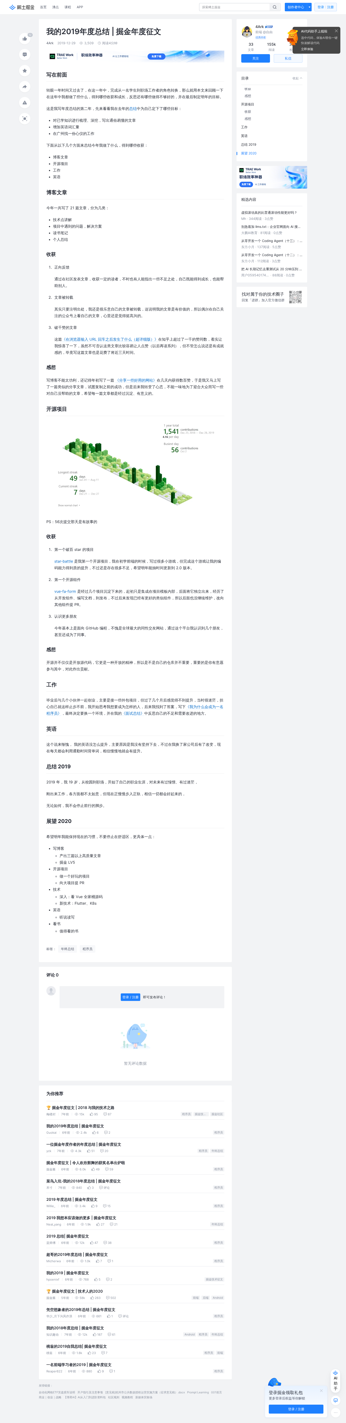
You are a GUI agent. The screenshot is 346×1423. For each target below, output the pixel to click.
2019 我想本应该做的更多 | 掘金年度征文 (81, 1218)
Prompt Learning (198, 1392)
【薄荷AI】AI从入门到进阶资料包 (85, 1397)
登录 (326, 7)
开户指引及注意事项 (90, 1392)
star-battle (63, 561)
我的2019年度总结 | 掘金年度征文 (75, 1126)
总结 (133, 108)
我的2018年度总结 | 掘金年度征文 (75, 1328)
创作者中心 (296, 7)
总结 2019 (248, 144)
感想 (248, 96)
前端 (196, 1297)
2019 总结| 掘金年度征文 (67, 1236)
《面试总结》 (133, 713)
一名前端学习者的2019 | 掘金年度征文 (79, 1365)
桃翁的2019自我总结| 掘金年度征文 (76, 1346)
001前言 (216, 1392)
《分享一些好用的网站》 (136, 380)
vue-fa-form (65, 591)
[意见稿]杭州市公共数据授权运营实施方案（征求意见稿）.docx (145, 1392)
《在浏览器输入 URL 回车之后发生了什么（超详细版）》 (110, 339)
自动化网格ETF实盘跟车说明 (57, 1392)
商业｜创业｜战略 (50, 1397)
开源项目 (247, 104)
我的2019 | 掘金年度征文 (67, 1273)
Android (218, 1297)
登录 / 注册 (130, 997)
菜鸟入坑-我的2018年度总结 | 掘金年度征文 (83, 1181)
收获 (248, 89)
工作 (244, 127)
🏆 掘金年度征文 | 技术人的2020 (74, 1291)
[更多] (335, 1412)
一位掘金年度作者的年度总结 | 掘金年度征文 (83, 1144)
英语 (244, 136)
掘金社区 (217, 1114)
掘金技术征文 (202, 1114)
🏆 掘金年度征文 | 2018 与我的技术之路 (80, 1107)
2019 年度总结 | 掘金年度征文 (71, 1199)
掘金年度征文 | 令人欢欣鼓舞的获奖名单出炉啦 (85, 1163)
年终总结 (217, 1151)
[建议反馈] (335, 1400)
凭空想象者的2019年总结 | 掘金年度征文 (80, 1309)
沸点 (55, 7)
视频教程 (127, 1397)
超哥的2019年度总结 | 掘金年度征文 (77, 1254)
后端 (206, 1297)
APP (80, 7)
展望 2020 (249, 153)
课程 (67, 7)
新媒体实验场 (143, 1397)
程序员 (186, 1114)
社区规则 (113, 1397)
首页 (43, 7)
